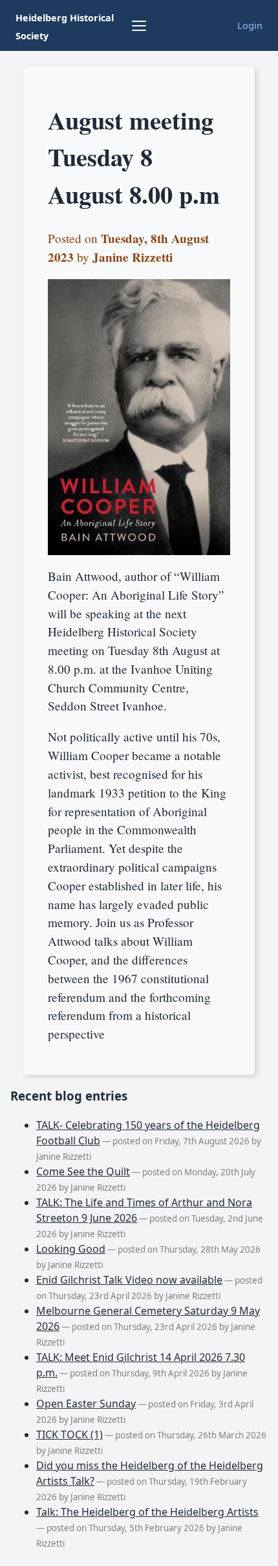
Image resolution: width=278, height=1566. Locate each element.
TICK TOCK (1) (69, 1434)
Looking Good (70, 1249)
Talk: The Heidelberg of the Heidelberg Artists (147, 1512)
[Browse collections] (139, 26)
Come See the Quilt (83, 1171)
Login (249, 25)
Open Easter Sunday (86, 1403)
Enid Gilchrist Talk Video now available (129, 1280)
